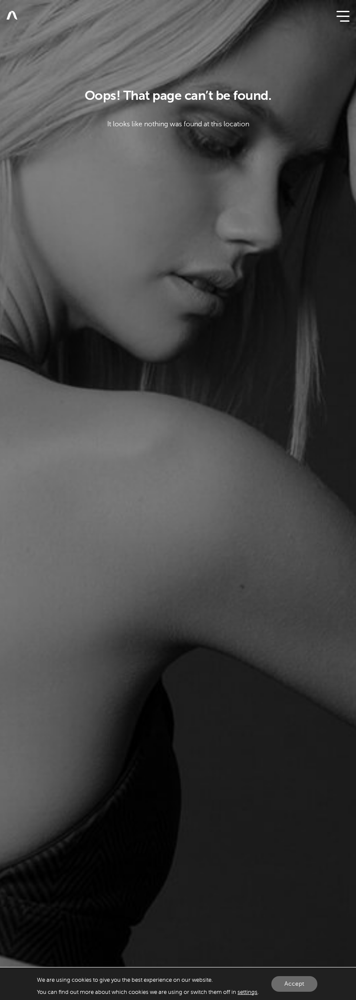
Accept (294, 983)
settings (247, 992)
